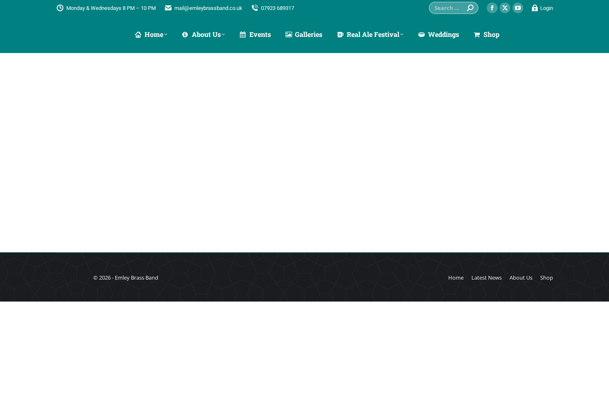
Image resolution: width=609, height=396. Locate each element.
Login (546, 8)
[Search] (470, 8)
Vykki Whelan (88, 201)
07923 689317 (277, 8)
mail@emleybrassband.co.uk (208, 8)
